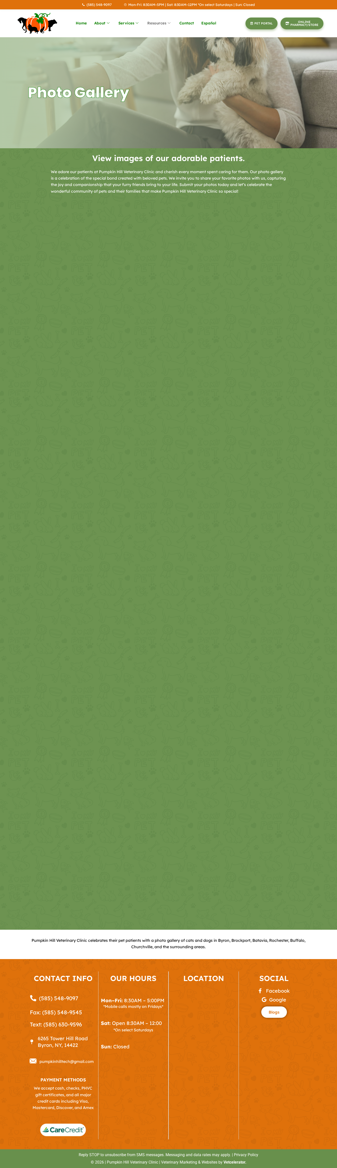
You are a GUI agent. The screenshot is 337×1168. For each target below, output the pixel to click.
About (99, 23)
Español (208, 23)
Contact (186, 23)
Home (81, 23)
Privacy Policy (246, 1154)
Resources (156, 23)
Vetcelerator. (235, 1162)
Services (126, 23)
